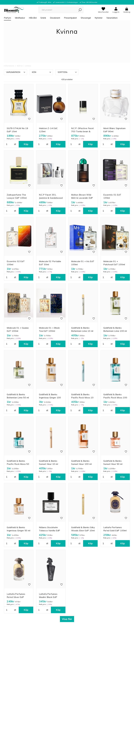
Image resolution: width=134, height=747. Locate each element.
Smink (43, 17)
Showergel (86, 17)
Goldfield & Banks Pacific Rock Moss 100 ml (115, 397)
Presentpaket (70, 17)
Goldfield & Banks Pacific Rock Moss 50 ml (18, 464)
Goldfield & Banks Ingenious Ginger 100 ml (50, 397)
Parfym (7, 17)
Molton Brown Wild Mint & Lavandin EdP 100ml (82, 197)
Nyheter (98, 17)
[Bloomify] (14, 9)
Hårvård (33, 17)
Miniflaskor (20, 17)
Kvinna (28, 66)
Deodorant (55, 17)
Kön (34, 72)
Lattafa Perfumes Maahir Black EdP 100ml (48, 597)
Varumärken (112, 17)
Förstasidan (9, 66)
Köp (26, 144)
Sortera (62, 72)
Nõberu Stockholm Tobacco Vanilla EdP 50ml (49, 530)
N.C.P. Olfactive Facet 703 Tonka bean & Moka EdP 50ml (82, 131)
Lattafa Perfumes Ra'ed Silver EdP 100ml (16, 597)
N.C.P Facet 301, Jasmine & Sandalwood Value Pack (51, 197)
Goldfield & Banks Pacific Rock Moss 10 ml (82, 397)
